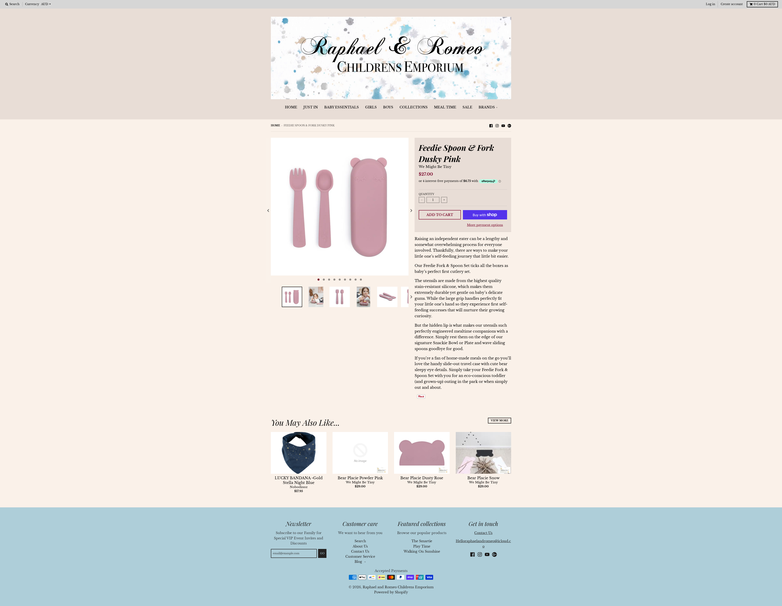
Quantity (426, 194)
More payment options (485, 225)
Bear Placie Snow (483, 478)
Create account (732, 4)
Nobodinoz (299, 487)
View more (499, 420)
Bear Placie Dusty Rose (421, 478)
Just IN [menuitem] (310, 107)
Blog (359, 562)
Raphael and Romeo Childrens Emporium (398, 587)
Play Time (421, 546)
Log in (710, 4)
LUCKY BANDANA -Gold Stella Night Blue (299, 480)
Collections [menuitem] (414, 107)
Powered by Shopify (391, 592)
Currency (32, 4)
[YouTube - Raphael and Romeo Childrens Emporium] (503, 125)
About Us (360, 546)
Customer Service (360, 557)
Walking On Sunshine (422, 551)
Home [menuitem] (291, 107)
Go (322, 553)
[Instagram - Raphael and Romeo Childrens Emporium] (497, 125)
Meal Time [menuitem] (445, 107)
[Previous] (268, 210)
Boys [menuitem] (388, 107)
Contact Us (360, 551)
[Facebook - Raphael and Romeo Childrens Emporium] (491, 125)
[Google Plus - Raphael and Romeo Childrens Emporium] (509, 125)
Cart (764, 4)
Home (275, 125)
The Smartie (421, 541)
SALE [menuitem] (467, 107)
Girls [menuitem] (371, 107)
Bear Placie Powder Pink (360, 478)
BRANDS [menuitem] (487, 107)
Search (360, 541)
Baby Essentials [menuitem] (341, 107)
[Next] (411, 210)
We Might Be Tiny (435, 167)
